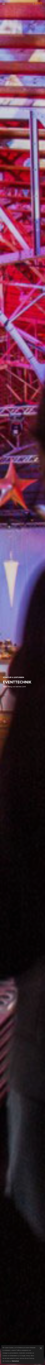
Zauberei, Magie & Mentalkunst (21, 682)
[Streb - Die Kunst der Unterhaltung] (37, 3)
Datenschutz (15, 1361)
